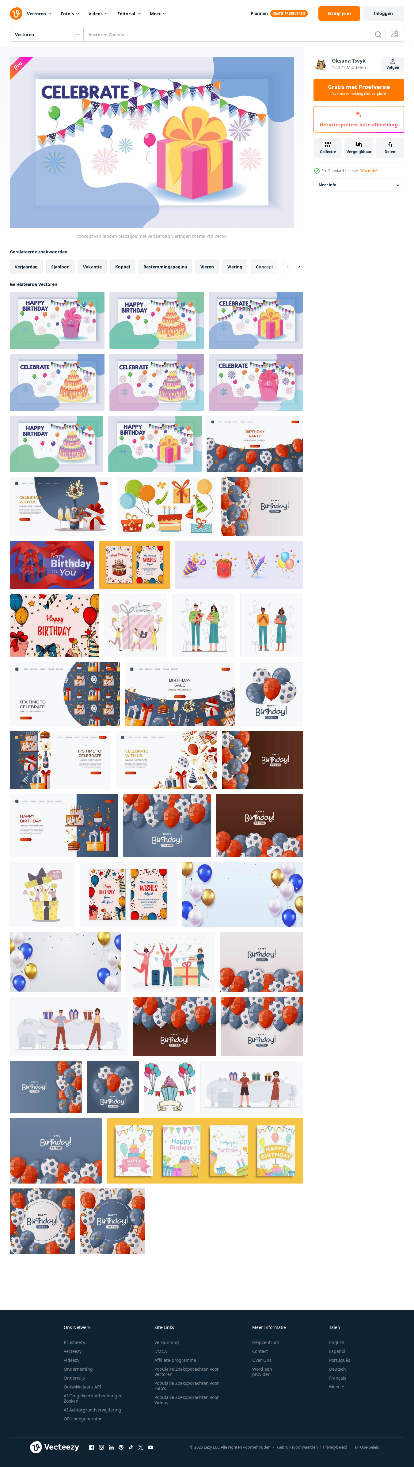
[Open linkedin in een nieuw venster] (111, 1447)
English (336, 1342)
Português (339, 1360)
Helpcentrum (265, 1342)
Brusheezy (74, 1342)
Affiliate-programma (175, 1360)
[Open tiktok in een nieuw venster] (130, 1447)
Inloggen (383, 13)
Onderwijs (74, 1378)
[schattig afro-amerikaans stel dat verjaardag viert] (271, 625)
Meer (155, 14)
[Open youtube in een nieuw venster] (150, 1447)
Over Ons (262, 1360)
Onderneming (78, 1369)
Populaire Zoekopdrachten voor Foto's (186, 1385)
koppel (122, 266)
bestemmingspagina (165, 266)
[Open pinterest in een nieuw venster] (121, 1447)
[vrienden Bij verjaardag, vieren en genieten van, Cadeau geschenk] (170, 962)
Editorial (126, 14)
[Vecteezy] (16, 13)
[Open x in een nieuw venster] (140, 1447)
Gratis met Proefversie (359, 89)
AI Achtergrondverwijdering (92, 1410)
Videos (96, 14)
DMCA (160, 1351)
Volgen (392, 67)
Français (337, 1378)
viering (234, 266)
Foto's (67, 14)
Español (337, 1351)
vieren (207, 266)
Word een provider (262, 1371)
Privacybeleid (335, 1447)
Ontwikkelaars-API (82, 1387)
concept (264, 266)
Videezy (71, 1360)
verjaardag (26, 266)
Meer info (327, 185)
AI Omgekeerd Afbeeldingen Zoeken (93, 1398)
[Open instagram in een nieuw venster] (101, 1447)
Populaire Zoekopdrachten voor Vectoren (186, 1371)
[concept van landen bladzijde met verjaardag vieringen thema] (256, 320)
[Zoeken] (378, 34)
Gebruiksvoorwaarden (297, 1447)
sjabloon (60, 266)
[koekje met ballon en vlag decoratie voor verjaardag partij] (170, 1087)
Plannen (259, 13)
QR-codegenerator (83, 1419)
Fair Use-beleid (365, 1447)
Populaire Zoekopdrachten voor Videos (186, 1399)
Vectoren (36, 14)
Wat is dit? (369, 170)
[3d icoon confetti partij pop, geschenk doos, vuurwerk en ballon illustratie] (239, 565)
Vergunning (166, 1342)
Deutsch (337, 1369)
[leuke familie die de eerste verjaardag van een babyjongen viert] (203, 625)
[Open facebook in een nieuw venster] (91, 1447)
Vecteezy (73, 1351)
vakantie (92, 266)
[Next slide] (294, 266)
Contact (260, 1351)
